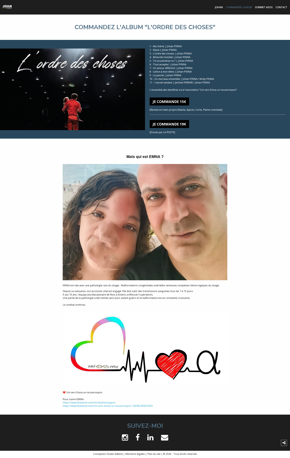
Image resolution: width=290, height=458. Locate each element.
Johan (219, 7)
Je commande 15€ (169, 101)
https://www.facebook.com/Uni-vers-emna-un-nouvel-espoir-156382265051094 (107, 406)
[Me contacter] (164, 438)
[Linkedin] (150, 438)
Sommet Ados (264, 7)
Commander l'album (239, 7)
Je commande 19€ (169, 124)
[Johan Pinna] (7, 7)
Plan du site (154, 454)
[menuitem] (219, 7)
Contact (281, 7)
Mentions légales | (136, 454)
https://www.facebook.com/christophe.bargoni (89, 402)
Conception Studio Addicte (108, 454)
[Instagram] (125, 438)
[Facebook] (138, 438)
